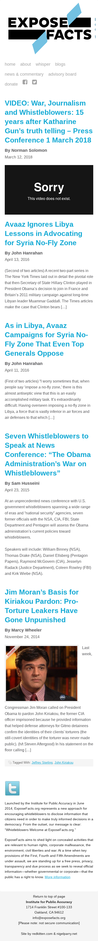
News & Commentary (24, 74)
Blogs (59, 65)
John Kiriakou (63, 762)
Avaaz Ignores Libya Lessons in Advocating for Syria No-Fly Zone (43, 233)
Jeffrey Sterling (42, 762)
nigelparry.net (67, 934)
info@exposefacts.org (49, 918)
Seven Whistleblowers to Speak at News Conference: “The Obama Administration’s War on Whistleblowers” (48, 454)
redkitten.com (42, 934)
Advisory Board (62, 74)
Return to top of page (49, 896)
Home (10, 64)
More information (57, 877)
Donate (10, 85)
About (25, 64)
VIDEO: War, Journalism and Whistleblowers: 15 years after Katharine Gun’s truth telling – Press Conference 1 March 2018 (49, 121)
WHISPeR (43, 64)
